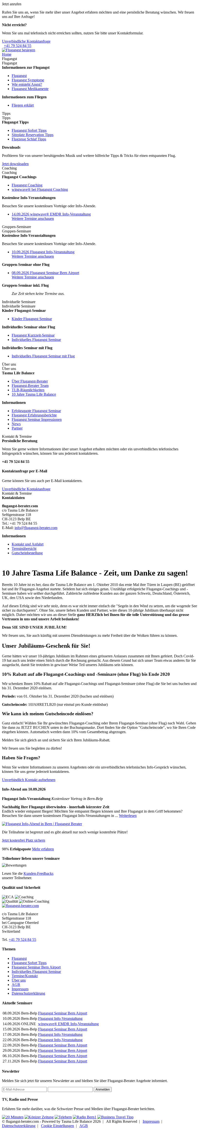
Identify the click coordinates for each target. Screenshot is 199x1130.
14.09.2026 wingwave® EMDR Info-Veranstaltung (51, 214)
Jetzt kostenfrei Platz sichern (23, 840)
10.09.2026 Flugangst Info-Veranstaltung (43, 252)
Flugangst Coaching (27, 185)
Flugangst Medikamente (30, 89)
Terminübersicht (24, 548)
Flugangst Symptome (28, 80)
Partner (17, 428)
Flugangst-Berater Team (30, 386)
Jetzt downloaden (15, 164)
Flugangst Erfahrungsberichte (34, 415)
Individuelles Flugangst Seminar (36, 340)
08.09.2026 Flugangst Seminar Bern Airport (45, 273)
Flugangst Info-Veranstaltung (60, 1018)
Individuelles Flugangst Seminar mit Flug (43, 356)
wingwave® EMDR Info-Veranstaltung (68, 1024)
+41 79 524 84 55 (17, 46)
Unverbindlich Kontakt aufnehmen (28, 780)
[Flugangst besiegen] (18, 50)
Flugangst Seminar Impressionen (37, 419)
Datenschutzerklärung (28, 993)
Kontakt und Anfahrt (27, 544)
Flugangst (19, 76)
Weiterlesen (128, 816)
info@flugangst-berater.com (36, 528)
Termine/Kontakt (25, 976)
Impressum (20, 989)
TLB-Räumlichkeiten (28, 390)
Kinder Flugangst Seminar (32, 319)
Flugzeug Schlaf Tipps (29, 139)
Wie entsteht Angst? (27, 84)
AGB (16, 985)
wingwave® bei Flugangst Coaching (40, 189)
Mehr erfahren (43, 849)
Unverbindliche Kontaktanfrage (26, 41)
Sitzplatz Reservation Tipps (32, 135)
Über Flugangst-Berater (30, 381)
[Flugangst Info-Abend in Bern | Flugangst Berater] (42, 824)
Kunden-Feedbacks (38, 873)
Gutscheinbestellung (27, 553)
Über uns (19, 980)
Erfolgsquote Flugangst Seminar (36, 411)
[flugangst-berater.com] (20, 906)
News (16, 424)
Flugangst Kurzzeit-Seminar (33, 335)
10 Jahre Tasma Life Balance (34, 394)
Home (6, 54)
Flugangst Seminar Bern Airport (36, 967)
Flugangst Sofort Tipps (29, 130)
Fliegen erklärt (23, 105)
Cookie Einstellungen (57, 1126)
